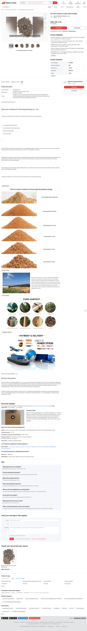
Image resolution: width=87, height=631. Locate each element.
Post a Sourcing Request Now (39, 538)
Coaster (3, 448)
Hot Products (15, 622)
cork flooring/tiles (47, 581)
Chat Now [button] (78, 28)
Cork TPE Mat (44, 446)
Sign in (84, 3)
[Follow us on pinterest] (83, 618)
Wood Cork (64, 608)
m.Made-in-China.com (47, 623)
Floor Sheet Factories (46, 608)
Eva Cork (71, 608)
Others (2, 586)
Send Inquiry (59, 28)
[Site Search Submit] (55, 2)
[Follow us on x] (77, 618)
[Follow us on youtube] (81, 618)
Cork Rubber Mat (52, 446)
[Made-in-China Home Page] (8, 2)
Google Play (13, 618)
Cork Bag (27, 446)
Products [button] (23, 2)
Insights (72, 622)
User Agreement (51, 626)
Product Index (66, 622)
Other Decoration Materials (8, 598)
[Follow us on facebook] (75, 618)
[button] (51, 2)
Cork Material (56, 608)
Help (62, 7)
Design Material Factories (7, 608)
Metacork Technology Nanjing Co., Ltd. (62, 16)
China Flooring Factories (21, 608)
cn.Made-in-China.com (56, 623)
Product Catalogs (20, 578)
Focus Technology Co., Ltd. (34, 626)
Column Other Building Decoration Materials (73, 598)
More (2, 614)
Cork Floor (38, 446)
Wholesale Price (51, 622)
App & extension (69, 7)
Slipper (17, 446)
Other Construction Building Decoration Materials (51, 598)
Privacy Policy (64, 626)
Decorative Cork (5, 611)
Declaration (58, 626)
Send (12, 538)
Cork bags (46, 583)
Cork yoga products (69, 581)
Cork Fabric (24, 583)
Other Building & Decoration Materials (26, 9)
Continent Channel (59, 622)
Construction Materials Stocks (31, 598)
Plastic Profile (19, 598)
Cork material (67, 583)
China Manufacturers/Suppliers (32, 622)
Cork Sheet (21, 446)
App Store (5, 618)
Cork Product (12, 446)
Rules (85, 7)
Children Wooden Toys (6, 581)
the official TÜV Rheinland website (41, 406)
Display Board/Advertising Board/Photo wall (31, 581)
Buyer (56, 7)
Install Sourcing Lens (35, 618)
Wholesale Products (43, 622)
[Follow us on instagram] (79, 618)
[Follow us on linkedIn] (85, 618)
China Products (22, 622)
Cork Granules (32, 446)
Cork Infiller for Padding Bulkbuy (18, 611)
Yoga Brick (7, 448)
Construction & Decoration (11, 9)
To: (8, 524)
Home (2, 9)
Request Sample (72, 31)
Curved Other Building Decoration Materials (11, 602)
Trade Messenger (23, 618)
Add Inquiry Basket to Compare (25, 50)
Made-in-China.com (37, 623)
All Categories (6, 7)
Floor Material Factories (34, 608)
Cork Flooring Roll (80, 608)
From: (7, 520)
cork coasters (4, 583)
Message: (7, 527)
